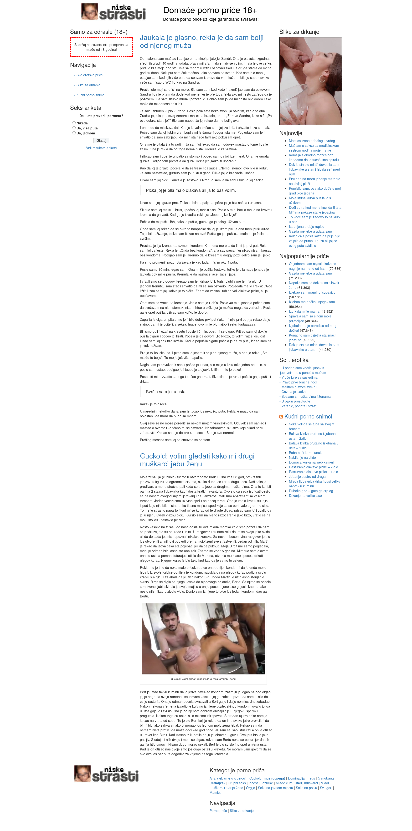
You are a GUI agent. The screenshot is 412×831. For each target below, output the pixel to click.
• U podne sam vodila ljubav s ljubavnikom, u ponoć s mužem (302, 370)
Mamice (215, 792)
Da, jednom (86, 133)
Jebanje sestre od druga (307, 476)
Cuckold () (267, 778)
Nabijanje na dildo (302, 457)
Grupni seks (237, 782)
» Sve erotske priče (88, 74)
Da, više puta (87, 128)
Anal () (228, 778)
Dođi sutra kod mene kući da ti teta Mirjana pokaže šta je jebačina (315, 209)
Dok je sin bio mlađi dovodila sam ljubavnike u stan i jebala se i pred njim (314, 169)
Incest (253, 782)
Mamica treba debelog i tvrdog (312, 140)
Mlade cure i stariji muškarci (297, 782)
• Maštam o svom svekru (298, 386)
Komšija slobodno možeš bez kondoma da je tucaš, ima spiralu (314, 157)
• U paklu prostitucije (294, 401)
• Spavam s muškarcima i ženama (305, 396)
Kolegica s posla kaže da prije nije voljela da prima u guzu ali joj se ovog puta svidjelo (314, 241)
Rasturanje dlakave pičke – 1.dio (313, 471)
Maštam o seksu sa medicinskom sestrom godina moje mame (314, 148)
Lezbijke (267, 782)
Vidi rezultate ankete (101, 147)
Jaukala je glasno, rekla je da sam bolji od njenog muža (202, 41)
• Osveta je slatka (292, 391)
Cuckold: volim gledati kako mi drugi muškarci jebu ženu (197, 459)
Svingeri (326, 787)
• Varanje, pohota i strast (297, 405)
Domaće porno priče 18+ (210, 9)
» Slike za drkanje (87, 84)
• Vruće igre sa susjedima (298, 377)
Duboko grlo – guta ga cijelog (311, 490)
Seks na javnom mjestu (275, 787)
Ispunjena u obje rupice (306, 226)
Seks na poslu (306, 787)
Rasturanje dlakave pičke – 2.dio (313, 466)
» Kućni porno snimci (89, 94)
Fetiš (311, 778)
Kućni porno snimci (308, 416)
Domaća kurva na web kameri (311, 462)
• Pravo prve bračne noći (298, 382)
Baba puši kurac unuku (306, 452)
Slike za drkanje (242, 810)
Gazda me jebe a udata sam (310, 231)
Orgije (250, 787)
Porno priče (218, 810)
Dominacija (296, 778)
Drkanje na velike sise (305, 495)
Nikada (82, 123)
